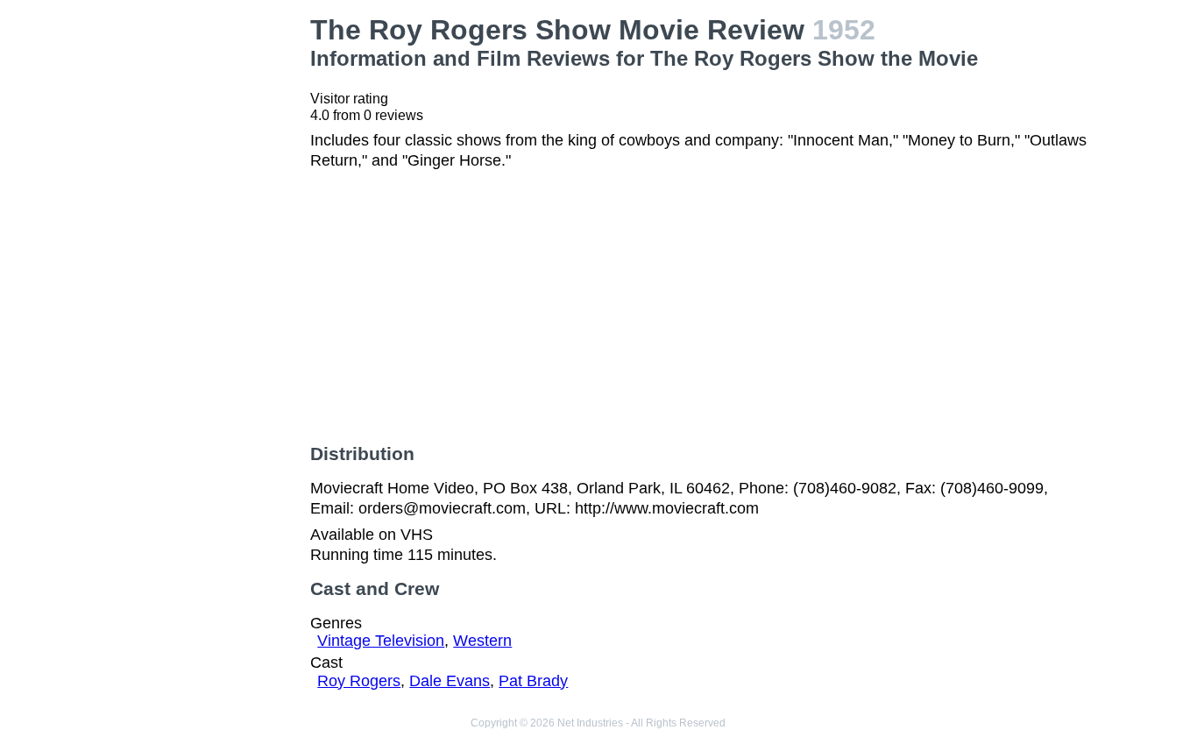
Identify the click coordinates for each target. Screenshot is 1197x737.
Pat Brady (533, 681)
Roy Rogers (358, 681)
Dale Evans (449, 681)
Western (482, 640)
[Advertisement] (208, 277)
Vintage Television (380, 640)
